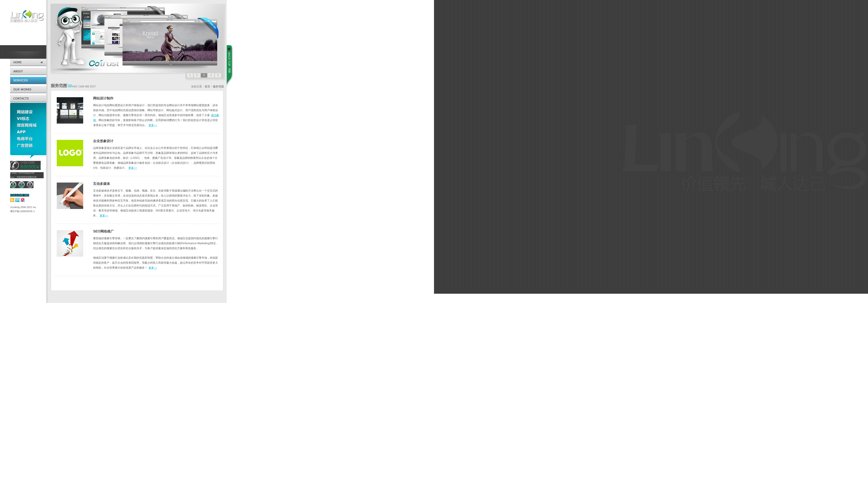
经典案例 (28, 89)
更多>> (153, 125)
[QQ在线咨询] (13, 184)
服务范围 (28, 80)
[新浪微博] (23, 199)
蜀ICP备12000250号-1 (22, 211)
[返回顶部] (230, 66)
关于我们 (28, 71)
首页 (28, 62)
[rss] (12, 199)
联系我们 (28, 98)
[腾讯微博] (17, 199)
